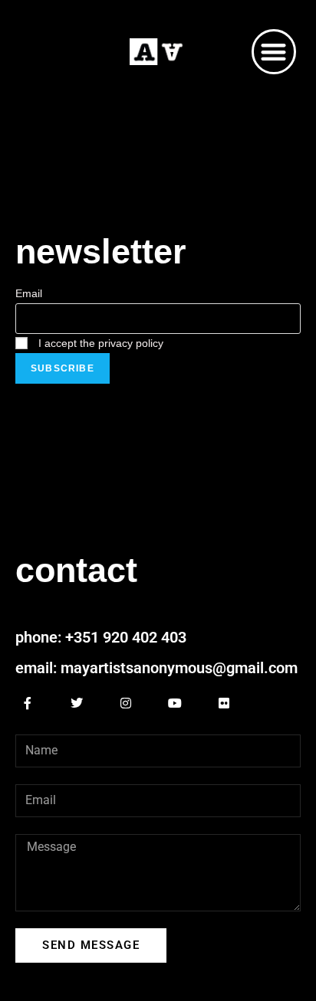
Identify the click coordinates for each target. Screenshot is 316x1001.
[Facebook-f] (27, 703)
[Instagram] (126, 703)
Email (28, 293)
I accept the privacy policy (99, 343)
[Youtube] (175, 703)
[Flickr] (224, 703)
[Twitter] (76, 703)
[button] (274, 51)
